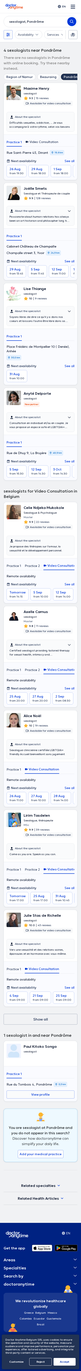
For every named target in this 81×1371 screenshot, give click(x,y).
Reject (40, 1361)
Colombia (26, 1318)
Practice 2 (32, 566)
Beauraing (48, 77)
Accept (64, 1361)
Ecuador (39, 1318)
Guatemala (54, 1318)
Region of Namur (19, 77)
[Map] (72, 34)
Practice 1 (14, 142)
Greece (29, 1312)
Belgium (40, 1312)
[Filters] (8, 34)
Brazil (40, 1324)
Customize (16, 1361)
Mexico (52, 1312)
